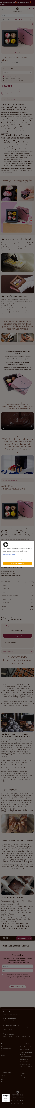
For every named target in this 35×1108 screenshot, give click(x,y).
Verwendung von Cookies (9, 554)
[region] (17, 554)
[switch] (5, 1100)
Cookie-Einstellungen (17, 559)
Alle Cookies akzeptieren (17, 563)
